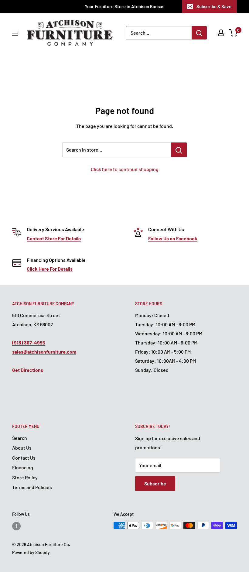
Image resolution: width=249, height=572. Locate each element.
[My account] (221, 32)
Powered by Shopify (31, 552)
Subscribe (155, 483)
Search (19, 438)
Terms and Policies (32, 487)
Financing (22, 467)
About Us (22, 447)
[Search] (199, 32)
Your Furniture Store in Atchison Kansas (124, 6)
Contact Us (24, 458)
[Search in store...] (179, 149)
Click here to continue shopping (125, 169)
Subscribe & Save (213, 6)
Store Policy (25, 477)
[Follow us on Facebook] (16, 526)
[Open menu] (15, 33)
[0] (233, 32)
